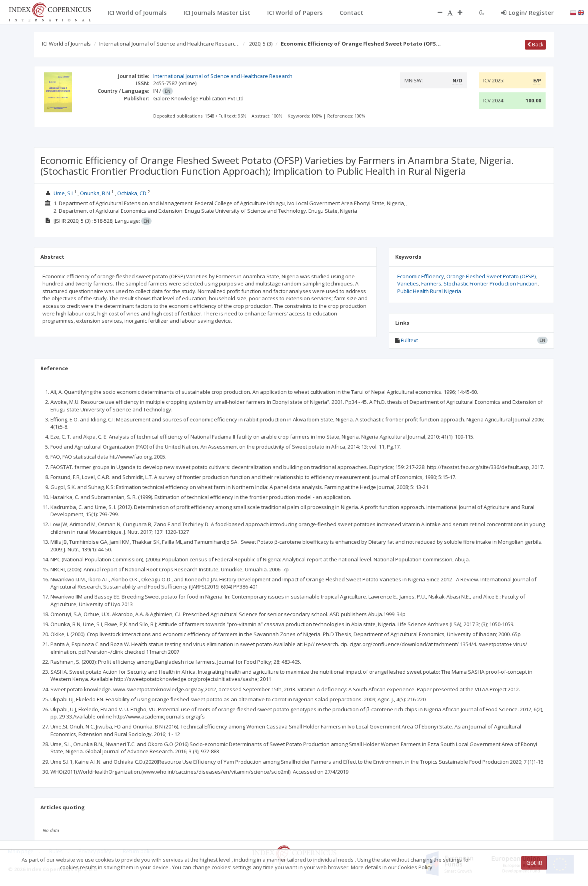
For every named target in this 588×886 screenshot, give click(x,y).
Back (537, 44)
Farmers (431, 283)
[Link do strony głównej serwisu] (49, 11)
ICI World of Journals (66, 43)
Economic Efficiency (420, 276)
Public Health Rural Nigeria (429, 291)
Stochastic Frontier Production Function (491, 283)
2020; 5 (260, 43)
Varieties (408, 283)
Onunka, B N (95, 193)
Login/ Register (531, 12)
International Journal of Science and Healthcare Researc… (169, 43)
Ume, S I (63, 193)
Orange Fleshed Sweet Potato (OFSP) (491, 276)
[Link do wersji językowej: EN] (581, 12)
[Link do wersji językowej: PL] (573, 12)
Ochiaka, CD (131, 193)
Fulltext (409, 340)
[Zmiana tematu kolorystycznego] (482, 12)
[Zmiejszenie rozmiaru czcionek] (436, 12)
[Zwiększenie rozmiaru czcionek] (464, 12)
